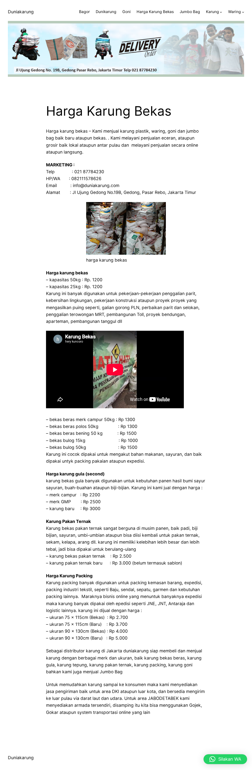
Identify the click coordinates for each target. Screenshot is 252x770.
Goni (126, 11)
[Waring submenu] (243, 12)
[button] (225, 759)
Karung (212, 11)
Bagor (84, 11)
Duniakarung (21, 11)
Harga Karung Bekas (155, 11)
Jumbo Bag (190, 11)
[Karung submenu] (221, 12)
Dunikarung (106, 11)
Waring (234, 11)
